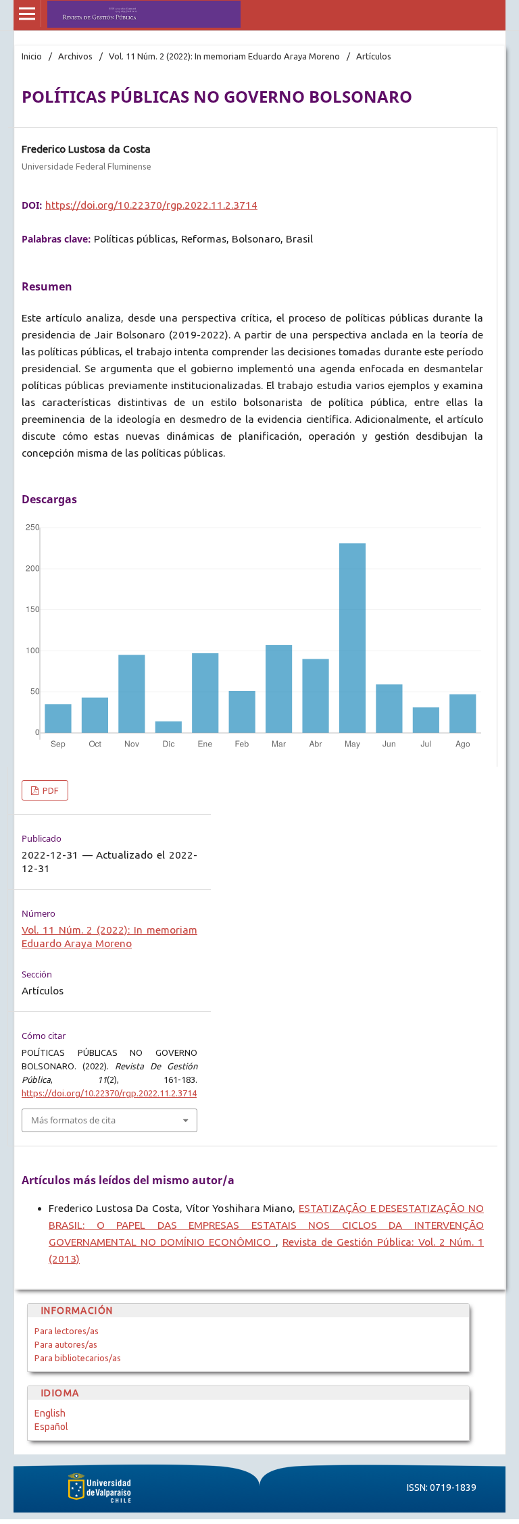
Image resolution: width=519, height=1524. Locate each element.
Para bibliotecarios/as (77, 1358)
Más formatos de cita (73, 1120)
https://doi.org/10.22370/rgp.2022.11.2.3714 (151, 205)
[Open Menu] (27, 13)
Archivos (75, 56)
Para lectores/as (66, 1331)
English (50, 1413)
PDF (50, 790)
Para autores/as (65, 1344)
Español (51, 1426)
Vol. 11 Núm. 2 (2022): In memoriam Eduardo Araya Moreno (224, 56)
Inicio (32, 56)
